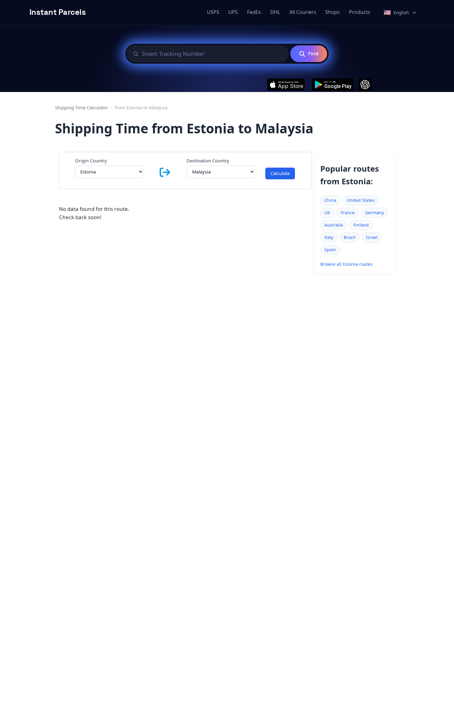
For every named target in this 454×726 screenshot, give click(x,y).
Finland (361, 225)
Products (359, 12)
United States (361, 200)
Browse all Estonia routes (346, 264)
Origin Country (91, 160)
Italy (328, 237)
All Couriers (302, 12)
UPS (233, 12)
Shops (332, 12)
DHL (275, 12)
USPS (213, 12)
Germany (374, 212)
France (348, 212)
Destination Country (208, 160)
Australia (333, 225)
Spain (330, 249)
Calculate (280, 173)
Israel (372, 237)
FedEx (254, 12)
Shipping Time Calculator (81, 107)
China (330, 200)
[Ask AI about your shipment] (365, 84)
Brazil (349, 237)
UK (327, 212)
